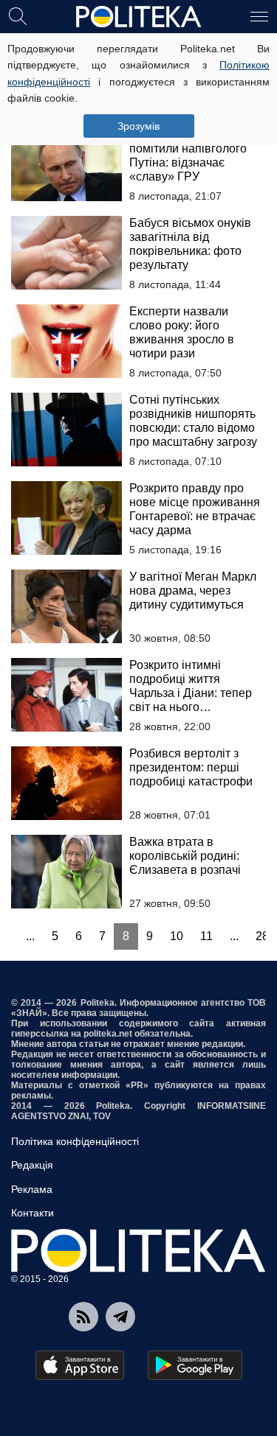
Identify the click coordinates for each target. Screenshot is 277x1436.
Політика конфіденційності (75, 1141)
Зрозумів (138, 126)
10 (176, 936)
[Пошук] (18, 15)
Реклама (31, 1189)
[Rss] (83, 1316)
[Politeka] (139, 17)
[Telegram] (120, 1316)
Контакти (32, 1213)
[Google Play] (195, 1365)
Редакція (32, 1165)
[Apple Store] (80, 1365)
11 (206, 936)
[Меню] (259, 15)
